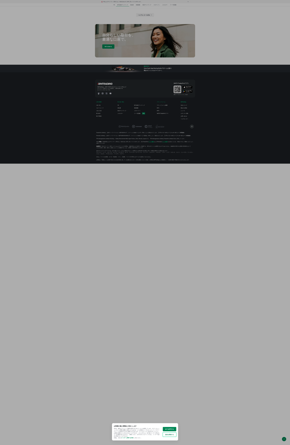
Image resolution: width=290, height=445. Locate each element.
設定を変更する (169, 434)
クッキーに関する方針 (127, 437)
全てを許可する (169, 429)
